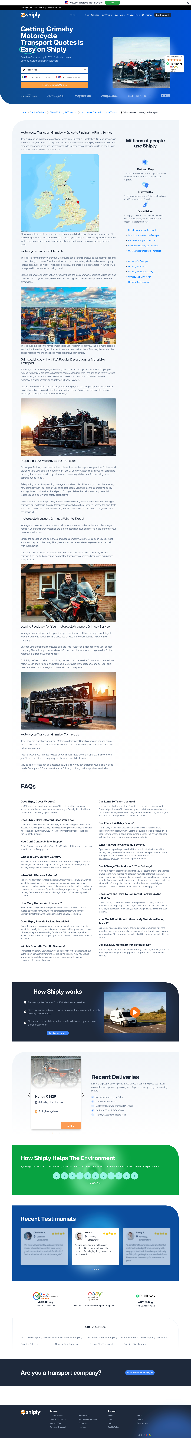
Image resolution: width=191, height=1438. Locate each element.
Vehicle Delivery (38, 112)
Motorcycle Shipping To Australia (77, 1337)
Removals (83, 1423)
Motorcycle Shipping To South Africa (114, 1337)
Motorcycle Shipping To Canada (150, 1337)
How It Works (106, 15)
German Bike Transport (67, 1344)
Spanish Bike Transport (136, 1344)
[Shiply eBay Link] (148, 1435)
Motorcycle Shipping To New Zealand (40, 1337)
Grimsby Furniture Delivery (140, 271)
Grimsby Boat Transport (139, 281)
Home (23, 112)
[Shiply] (31, 15)
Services (73, 15)
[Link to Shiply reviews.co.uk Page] (145, 1296)
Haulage (82, 1427)
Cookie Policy (113, 1427)
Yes (112, 2)
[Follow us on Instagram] (144, 1435)
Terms (139, 1415)
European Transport (58, 1427)
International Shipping (88, 1419)
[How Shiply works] (135, 1012)
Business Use (39, 8)
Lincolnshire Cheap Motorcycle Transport (100, 112)
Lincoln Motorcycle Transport (142, 230)
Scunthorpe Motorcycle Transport (144, 235)
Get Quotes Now (56, 1033)
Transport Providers (54, 8)
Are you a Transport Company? (139, 15)
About (110, 1415)
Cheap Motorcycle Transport (63, 112)
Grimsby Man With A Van (139, 276)
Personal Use (27, 8)
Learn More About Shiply (138, 1372)
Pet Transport (84, 1415)
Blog (110, 1419)
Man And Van (55, 1423)
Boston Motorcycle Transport (142, 240)
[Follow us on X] (139, 1435)
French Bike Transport (101, 1344)
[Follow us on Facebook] (141, 1435)
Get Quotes (161, 15)
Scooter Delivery (29, 1344)
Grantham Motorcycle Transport (143, 245)
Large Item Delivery (58, 1419)
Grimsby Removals (137, 266)
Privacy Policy (143, 1423)
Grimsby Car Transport (138, 261)
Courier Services (56, 1415)
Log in (122, 15)
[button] (83, 1095)
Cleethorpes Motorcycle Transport (144, 250)
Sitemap (140, 1419)
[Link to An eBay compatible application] (95, 1296)
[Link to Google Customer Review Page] (46, 1296)
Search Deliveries (91, 15)
